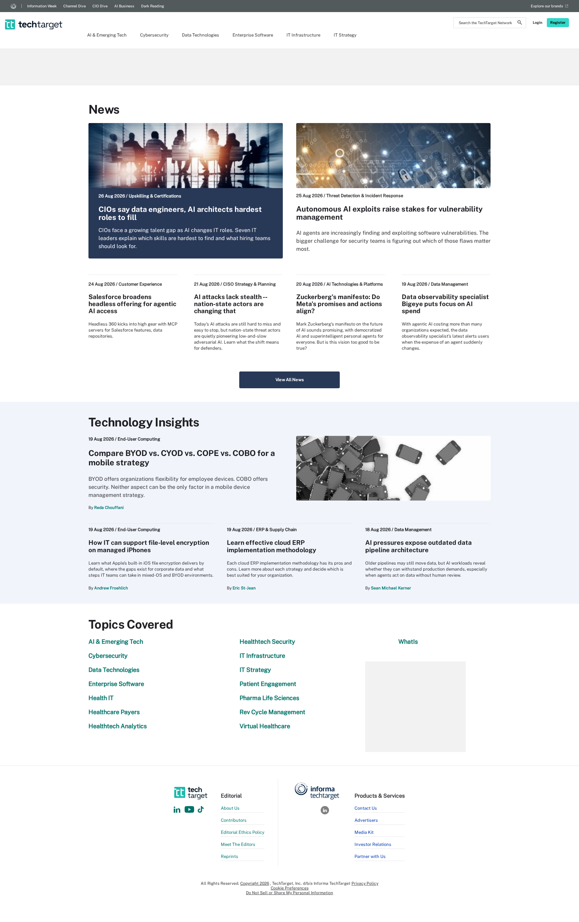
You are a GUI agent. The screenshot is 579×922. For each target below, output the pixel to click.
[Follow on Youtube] (190, 810)
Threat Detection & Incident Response (364, 195)
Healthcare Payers (114, 711)
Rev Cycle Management (272, 711)
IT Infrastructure (303, 35)
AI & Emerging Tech (107, 35)
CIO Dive (100, 6)
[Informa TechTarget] (13, 6)
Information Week (42, 6)
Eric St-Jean (244, 588)
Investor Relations (373, 844)
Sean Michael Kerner (391, 588)
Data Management (449, 284)
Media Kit (364, 832)
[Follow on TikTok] (201, 810)
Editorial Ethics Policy (242, 832)
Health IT (101, 697)
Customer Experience (140, 284)
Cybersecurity (154, 35)
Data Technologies (200, 35)
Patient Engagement (268, 683)
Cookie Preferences (290, 888)
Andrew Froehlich (111, 588)
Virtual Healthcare (265, 726)
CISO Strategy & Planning (249, 284)
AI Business (124, 6)
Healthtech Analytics (117, 726)
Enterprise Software (253, 35)
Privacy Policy (364, 883)
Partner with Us (370, 856)
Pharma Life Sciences (269, 697)
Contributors (234, 820)
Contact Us (366, 808)
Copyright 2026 (254, 883)
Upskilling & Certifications (155, 195)
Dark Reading (152, 6)
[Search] (520, 23)
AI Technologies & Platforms (354, 284)
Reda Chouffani (109, 507)
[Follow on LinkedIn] (177, 810)
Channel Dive (74, 6)
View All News (289, 379)
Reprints (229, 856)
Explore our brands (547, 6)
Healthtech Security (267, 641)
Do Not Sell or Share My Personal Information (289, 892)
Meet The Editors (238, 844)
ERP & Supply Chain (276, 529)
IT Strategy (345, 35)
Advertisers (366, 820)
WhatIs (408, 641)
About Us (230, 808)
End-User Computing (139, 439)
